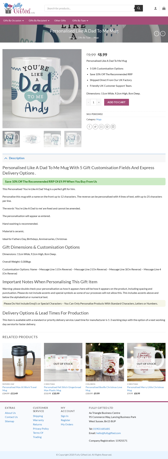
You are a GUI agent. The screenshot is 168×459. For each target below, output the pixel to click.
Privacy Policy (41, 428)
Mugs (96, 37)
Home (72, 37)
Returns (37, 424)
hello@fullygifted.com (108, 433)
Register (65, 420)
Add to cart (116, 102)
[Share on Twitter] (95, 126)
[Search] (139, 8)
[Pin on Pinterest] (107, 126)
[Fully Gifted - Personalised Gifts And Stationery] (18, 8)
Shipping (38, 415)
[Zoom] (7, 124)
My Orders (67, 424)
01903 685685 (101, 428)
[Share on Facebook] (89, 126)
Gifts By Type (84, 37)
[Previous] (8, 89)
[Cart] (164, 8)
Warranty (38, 420)
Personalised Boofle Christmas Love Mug (104, 389)
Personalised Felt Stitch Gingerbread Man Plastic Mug (62, 389)
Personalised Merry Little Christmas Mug (145, 389)
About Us (10, 412)
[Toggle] (5, 158)
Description (16, 158)
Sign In (64, 415)
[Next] (76, 89)
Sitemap (9, 421)
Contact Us (11, 416)
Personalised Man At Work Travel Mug (19, 389)
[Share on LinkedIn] (113, 126)
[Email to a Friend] (101, 126)
